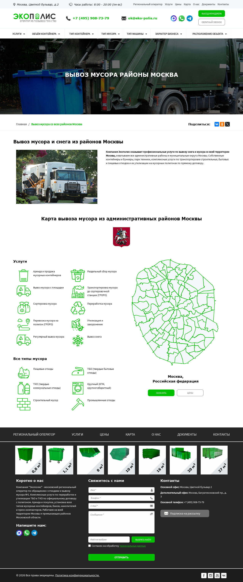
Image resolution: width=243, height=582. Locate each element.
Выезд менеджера (212, 13)
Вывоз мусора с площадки (48, 287)
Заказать (161, 392)
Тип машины (135, 33)
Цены (178, 4)
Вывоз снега (94, 336)
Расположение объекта (208, 33)
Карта (187, 4)
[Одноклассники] (222, 124)
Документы (208, 4)
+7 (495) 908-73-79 (91, 18)
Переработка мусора (99, 303)
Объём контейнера (44, 33)
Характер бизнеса (166, 33)
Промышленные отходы (101, 400)
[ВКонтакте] (217, 124)
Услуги (169, 4)
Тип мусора (108, 33)
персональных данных (133, 545)
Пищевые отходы (43, 369)
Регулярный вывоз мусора (48, 336)
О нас (196, 4)
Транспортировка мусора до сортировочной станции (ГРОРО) (102, 291)
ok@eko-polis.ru (142, 18)
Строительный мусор (45, 400)
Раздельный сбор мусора (102, 271)
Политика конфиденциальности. (77, 575)
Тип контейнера (79, 33)
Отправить (121, 557)
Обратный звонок (212, 22)
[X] (227, 124)
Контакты (223, 4)
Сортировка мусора (45, 303)
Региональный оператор (148, 4)
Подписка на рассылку (185, 513)
